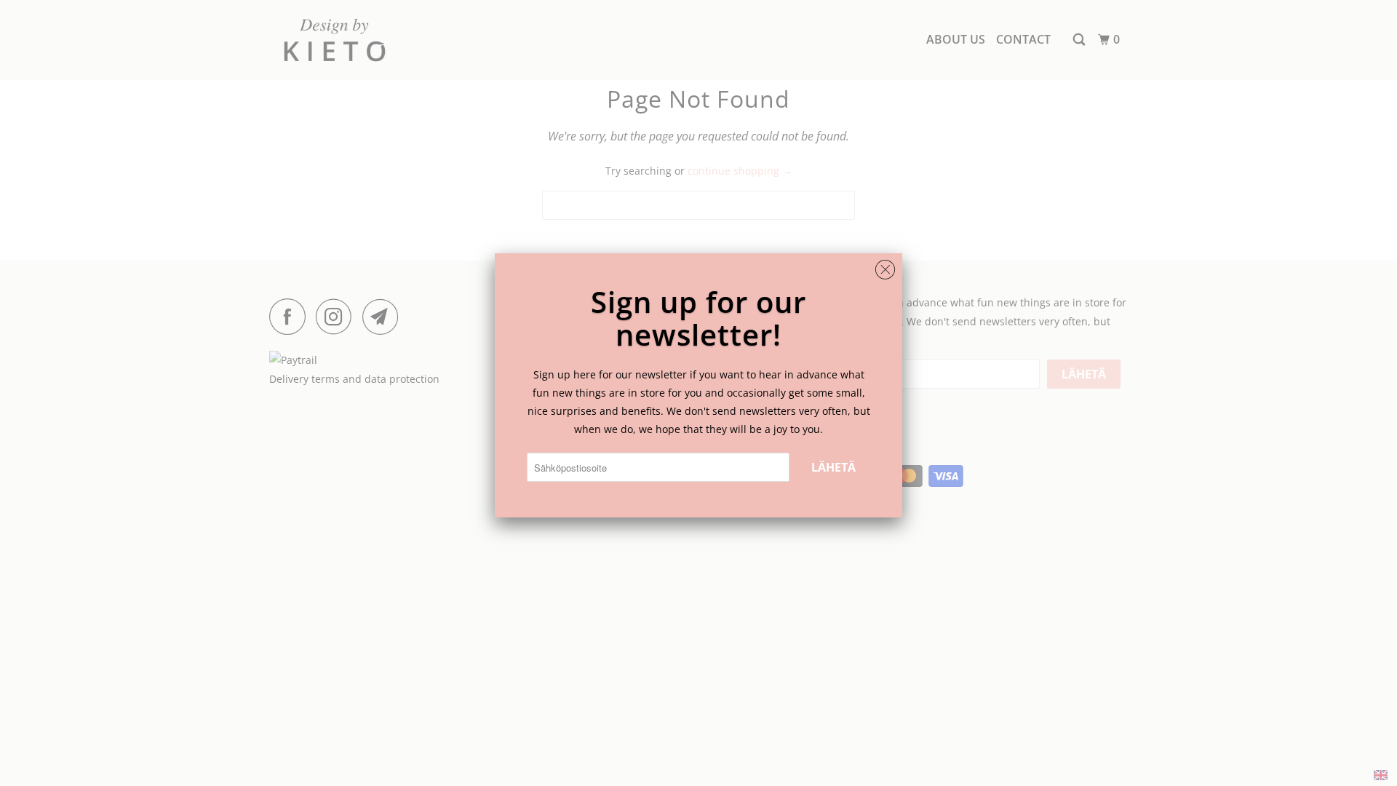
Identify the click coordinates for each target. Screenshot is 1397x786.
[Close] (885, 266)
